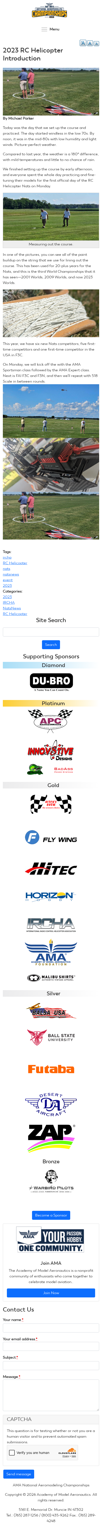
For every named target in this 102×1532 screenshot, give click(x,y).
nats (6, 568)
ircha (7, 557)
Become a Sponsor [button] (51, 1215)
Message (11, 1376)
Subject (10, 1357)
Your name (13, 1319)
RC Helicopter (15, 563)
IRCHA (9, 602)
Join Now (51, 1293)
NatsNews (12, 608)
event (8, 580)
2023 (7, 585)
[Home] (49, 10)
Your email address (20, 1339)
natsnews (11, 574)
